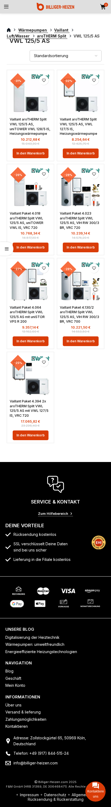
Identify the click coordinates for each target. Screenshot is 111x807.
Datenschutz (55, 794)
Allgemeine (81, 794)
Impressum (29, 794)
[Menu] (6, 6)
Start (12, 30)
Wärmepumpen (33, 30)
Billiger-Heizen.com (53, 782)
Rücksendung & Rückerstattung (56, 799)
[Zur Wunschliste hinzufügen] (43, 80)
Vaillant (62, 30)
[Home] (55, 6)
